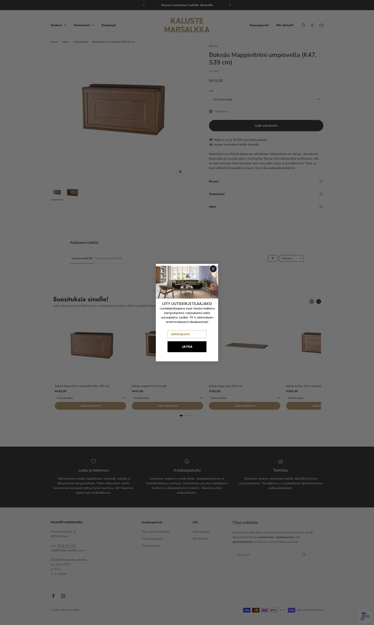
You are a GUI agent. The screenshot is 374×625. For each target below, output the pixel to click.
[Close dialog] (213, 268)
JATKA (187, 346)
